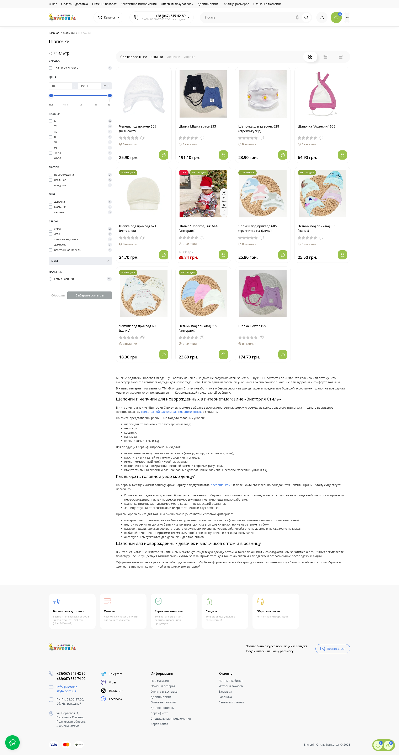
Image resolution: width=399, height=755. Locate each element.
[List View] (325, 57)
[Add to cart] (163, 155)
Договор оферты (162, 708)
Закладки (225, 691)
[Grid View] (310, 57)
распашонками (221, 485)
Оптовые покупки (163, 702)
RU (347, 17)
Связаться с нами (231, 702)
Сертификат (159, 713)
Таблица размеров (235, 4)
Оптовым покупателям (177, 4)
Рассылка (225, 697)
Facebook (115, 699)
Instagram (116, 691)
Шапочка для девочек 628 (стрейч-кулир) (258, 128)
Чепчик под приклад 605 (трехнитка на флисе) (257, 228)
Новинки (156, 57)
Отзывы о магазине (267, 4)
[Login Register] (322, 17)
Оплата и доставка (74, 4)
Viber (112, 682)
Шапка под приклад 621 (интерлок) (137, 228)
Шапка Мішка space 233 (197, 126)
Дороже (189, 57)
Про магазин (160, 681)
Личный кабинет (231, 681)
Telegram (115, 674)
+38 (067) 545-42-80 (170, 16)
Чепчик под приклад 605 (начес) (317, 228)
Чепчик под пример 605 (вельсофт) (137, 128)
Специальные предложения (171, 718)
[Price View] (341, 57)
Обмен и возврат (104, 4)
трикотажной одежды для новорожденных (171, 412)
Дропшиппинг (208, 4)
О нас (53, 4)
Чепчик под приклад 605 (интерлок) (198, 328)
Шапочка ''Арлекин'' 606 (316, 126)
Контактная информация (139, 4)
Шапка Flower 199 (252, 326)
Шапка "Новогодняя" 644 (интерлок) (198, 228)
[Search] (297, 17)
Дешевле (173, 57)
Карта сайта (159, 724)
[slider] (51, 95)
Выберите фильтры (90, 295)
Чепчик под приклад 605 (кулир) (138, 328)
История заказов (231, 686)
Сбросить (58, 295)
